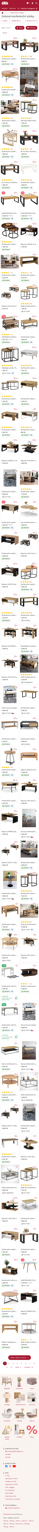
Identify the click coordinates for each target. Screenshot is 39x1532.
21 (36, 780)
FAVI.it (5, 1524)
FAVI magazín (10, 1487)
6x (31, 149)
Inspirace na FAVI (11, 1484)
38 (16, 1198)
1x (11, 334)
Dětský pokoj (7, 1438)
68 (16, 285)
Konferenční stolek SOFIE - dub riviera (16, 430)
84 (36, 224)
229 (16, 100)
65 (36, 162)
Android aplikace (14, 1508)
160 (16, 254)
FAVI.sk (6, 1521)
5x (12, 149)
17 (16, 656)
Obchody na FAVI (11, 1478)
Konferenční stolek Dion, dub (12, 399)
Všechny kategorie (28, 8)
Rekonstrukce (20, 1404)
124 (35, 347)
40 (36, 285)
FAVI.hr (31, 1521)
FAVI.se (12, 1524)
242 (16, 69)
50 (16, 718)
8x (31, 180)
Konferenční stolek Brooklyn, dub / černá (17, 90)
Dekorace (12, 8)
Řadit (21, 28)
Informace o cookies (12, 1499)
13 (36, 533)
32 (16, 595)
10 (16, 193)
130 (35, 316)
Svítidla (7, 1404)
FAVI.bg (27, 1524)
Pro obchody (9, 1490)
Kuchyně (32, 1404)
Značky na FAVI (10, 1481)
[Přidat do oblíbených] (16, 471)
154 (16, 224)
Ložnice (32, 1421)
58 (36, 378)
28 (16, 378)
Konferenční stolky (17, 13)
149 (16, 780)
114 (16, 564)
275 (35, 564)
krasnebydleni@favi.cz (15, 1451)
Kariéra (7, 1457)
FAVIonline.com (8, 1514)
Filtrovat (33, 28)
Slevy (32, 1437)
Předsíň (19, 1437)
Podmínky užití (10, 1496)
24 (16, 131)
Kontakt (8, 1454)
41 (16, 409)
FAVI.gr (6, 1527)
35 (36, 38)
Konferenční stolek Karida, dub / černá (16, 1311)
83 (16, 38)
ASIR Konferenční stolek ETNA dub (14, 1188)
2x (12, 87)
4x (31, 303)
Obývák (19, 1421)
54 (36, 131)
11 (16, 1321)
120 (35, 471)
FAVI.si (11, 1527)
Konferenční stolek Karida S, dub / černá (17, 770)
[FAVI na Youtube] (14, 1466)
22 (16, 749)
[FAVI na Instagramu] (10, 1466)
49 (16, 1291)
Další (17, 1367)
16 (16, 811)
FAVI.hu (25, 1521)
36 (16, 316)
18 (16, 162)
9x (12, 56)
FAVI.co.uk (19, 1524)
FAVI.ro (18, 1521)
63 (36, 440)
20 (16, 440)
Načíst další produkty (18, 1358)
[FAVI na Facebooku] (6, 1466)
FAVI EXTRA (9, 1493)
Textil (32, 1388)
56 (36, 100)
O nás (7, 1475)
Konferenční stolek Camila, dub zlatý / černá (18, 801)
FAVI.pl (12, 1521)
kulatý (5, 21)
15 (36, 502)
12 (36, 718)
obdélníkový (16, 21)
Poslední (27, 1367)
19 (36, 749)
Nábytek (4, 8)
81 (36, 254)
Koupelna (7, 1421)
